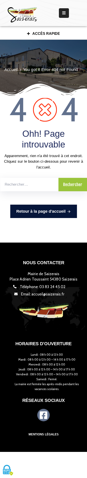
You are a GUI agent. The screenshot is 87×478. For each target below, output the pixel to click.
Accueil (11, 69)
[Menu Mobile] (64, 13)
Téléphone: (43, 287)
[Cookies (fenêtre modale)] (8, 470)
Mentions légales (44, 434)
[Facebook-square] (43, 415)
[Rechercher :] (29, 184)
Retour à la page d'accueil (41, 211)
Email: (42, 294)
